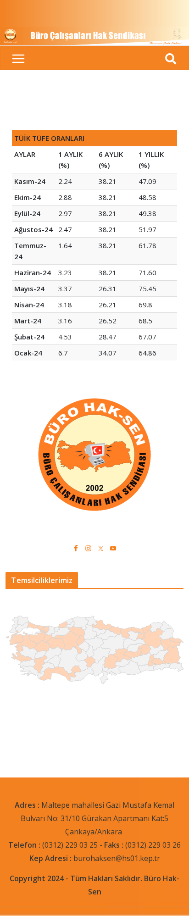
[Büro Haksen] (94, 32)
